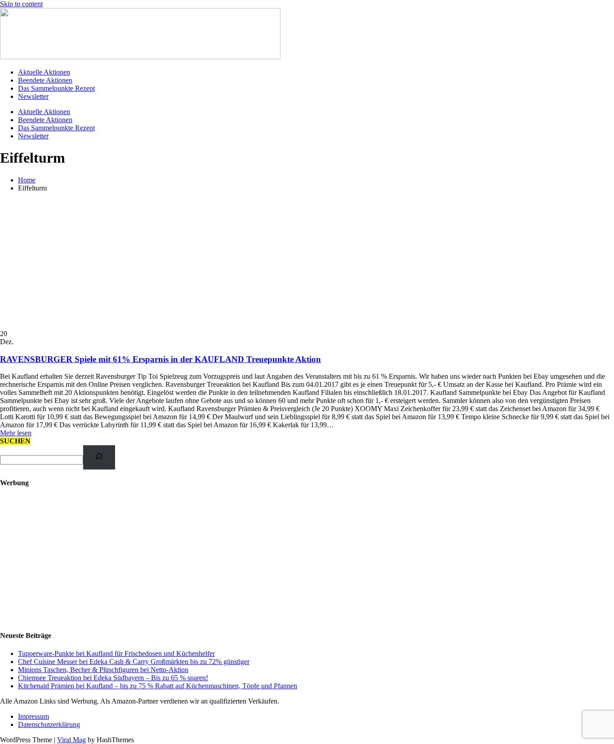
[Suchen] (99, 457)
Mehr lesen (15, 433)
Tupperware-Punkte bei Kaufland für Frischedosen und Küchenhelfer (116, 653)
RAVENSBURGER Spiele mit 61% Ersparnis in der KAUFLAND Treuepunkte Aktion (160, 359)
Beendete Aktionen (45, 80)
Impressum (33, 716)
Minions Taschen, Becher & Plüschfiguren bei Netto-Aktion (103, 669)
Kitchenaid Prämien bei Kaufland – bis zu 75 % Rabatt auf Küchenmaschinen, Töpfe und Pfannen (157, 686)
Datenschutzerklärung (49, 724)
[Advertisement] (307, 262)
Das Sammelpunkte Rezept (56, 88)
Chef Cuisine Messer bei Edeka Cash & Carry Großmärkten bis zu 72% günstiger (133, 661)
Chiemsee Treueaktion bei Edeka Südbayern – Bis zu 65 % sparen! (113, 678)
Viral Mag (71, 740)
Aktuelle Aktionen (44, 72)
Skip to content (21, 4)
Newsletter (33, 96)
